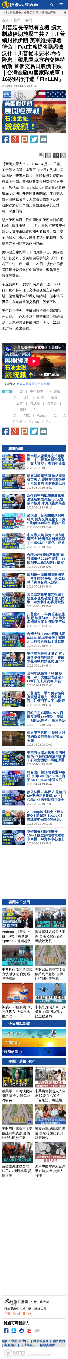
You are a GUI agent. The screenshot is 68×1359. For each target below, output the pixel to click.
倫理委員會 (47, 1345)
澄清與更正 (28, 1345)
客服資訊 (10, 1345)
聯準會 (52, 403)
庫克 (19, 403)
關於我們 (59, 1341)
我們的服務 (41, 1341)
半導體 (21, 410)
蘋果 (54, 398)
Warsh (42, 415)
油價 (40, 398)
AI (55, 415)
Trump (50, 422)
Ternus (34, 422)
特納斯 (35, 403)
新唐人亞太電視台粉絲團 (33, 384)
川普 (19, 392)
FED (26, 415)
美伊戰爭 (36, 392)
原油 (26, 398)
